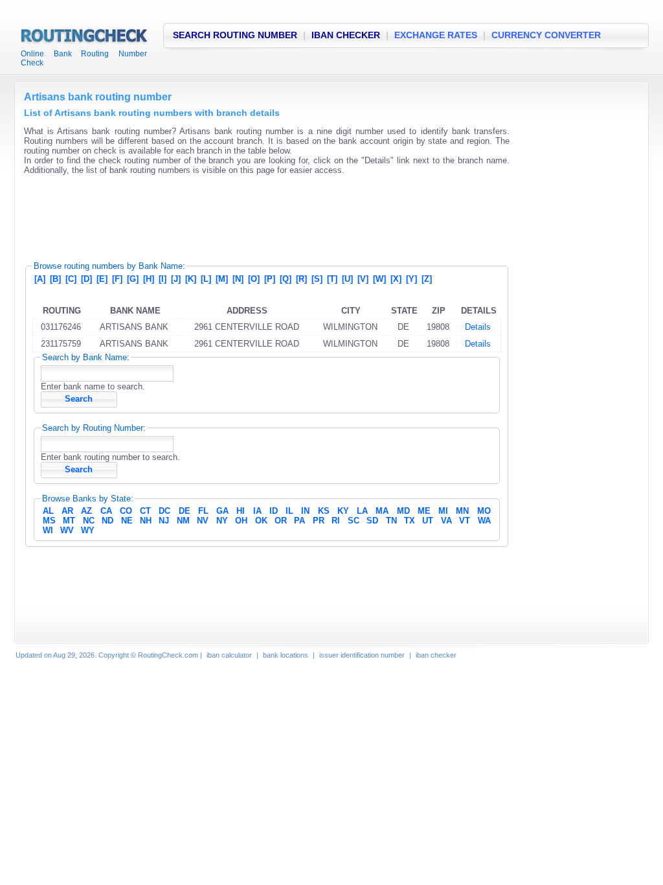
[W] (379, 279)
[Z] (426, 279)
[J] (176, 279)
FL (203, 511)
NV (202, 520)
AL (48, 511)
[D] (86, 279)
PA (299, 520)
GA (222, 511)
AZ (86, 511)
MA (382, 511)
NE (127, 520)
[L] (206, 279)
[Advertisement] (259, 214)
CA (106, 511)
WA (484, 520)
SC (353, 520)
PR (318, 520)
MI (443, 511)
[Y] (411, 279)
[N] (237, 279)
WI (48, 530)
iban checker (436, 655)
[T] (332, 279)
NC (89, 520)
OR (281, 520)
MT (69, 520)
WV (67, 530)
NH (146, 520)
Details (478, 327)
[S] (316, 279)
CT (145, 511)
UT (427, 520)
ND (107, 520)
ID (273, 511)
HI (240, 511)
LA (362, 511)
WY (88, 530)
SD (372, 520)
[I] (162, 279)
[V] (362, 279)
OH (241, 520)
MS (49, 520)
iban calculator (229, 655)
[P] (269, 279)
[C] (70, 279)
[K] (190, 279)
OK (261, 520)
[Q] (285, 279)
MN (462, 511)
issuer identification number (362, 655)
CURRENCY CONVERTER (546, 35)
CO (126, 511)
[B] (55, 279)
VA (446, 520)
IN (305, 511)
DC (164, 511)
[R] (301, 279)
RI (336, 520)
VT (464, 520)
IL (289, 511)
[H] (148, 279)
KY (343, 511)
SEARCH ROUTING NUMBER (235, 35)
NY (222, 520)
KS (324, 511)
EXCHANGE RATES (435, 35)
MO (484, 511)
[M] (222, 279)
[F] (117, 279)
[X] (395, 279)
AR (67, 511)
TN (391, 520)
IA (257, 511)
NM (183, 520)
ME (424, 511)
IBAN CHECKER (345, 35)
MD (403, 511)
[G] (133, 279)
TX (409, 520)
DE (184, 511)
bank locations (285, 655)
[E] (101, 279)
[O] (254, 279)
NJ (164, 520)
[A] (39, 279)
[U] (347, 279)
